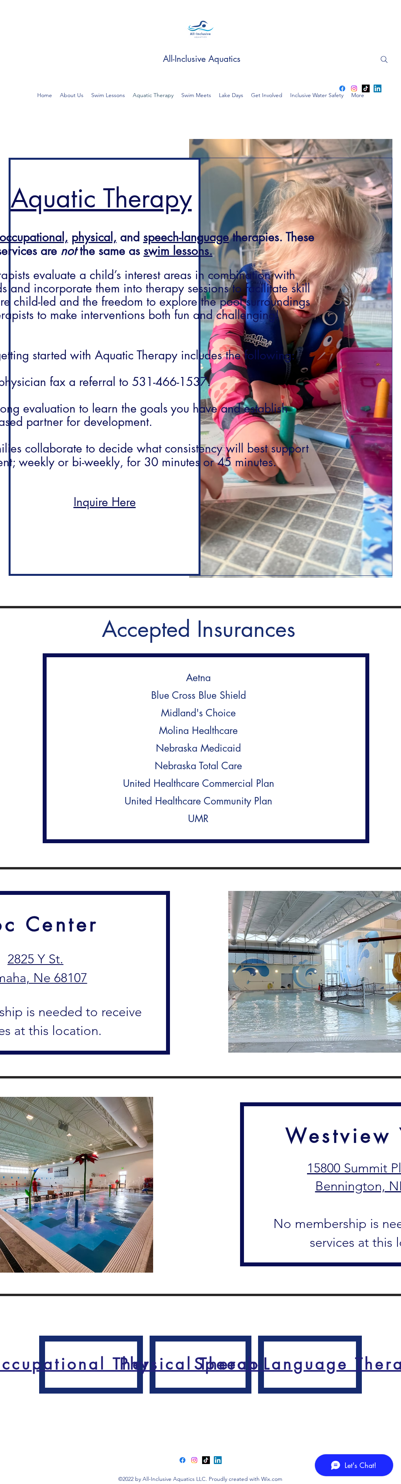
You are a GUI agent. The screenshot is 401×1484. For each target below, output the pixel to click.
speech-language (186, 237)
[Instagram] (354, 88)
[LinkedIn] (377, 88)
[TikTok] (366, 88)
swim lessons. (178, 250)
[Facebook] (342, 88)
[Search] (384, 59)
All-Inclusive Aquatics (201, 58)
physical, (94, 237)
